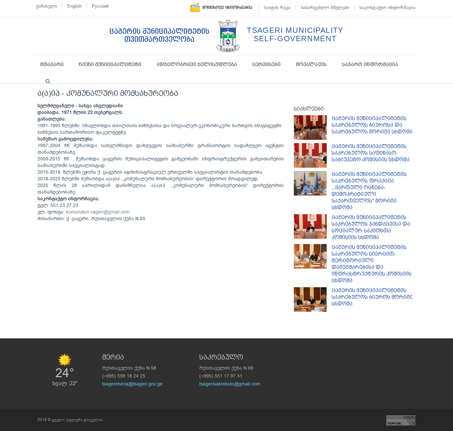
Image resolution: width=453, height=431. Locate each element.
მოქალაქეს (311, 64)
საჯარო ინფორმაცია (370, 64)
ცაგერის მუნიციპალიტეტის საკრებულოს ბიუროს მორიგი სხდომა (372, 297)
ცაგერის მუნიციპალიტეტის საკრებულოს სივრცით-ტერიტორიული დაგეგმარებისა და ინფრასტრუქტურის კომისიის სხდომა (372, 264)
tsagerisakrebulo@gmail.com (229, 384)
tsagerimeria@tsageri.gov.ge (132, 384)
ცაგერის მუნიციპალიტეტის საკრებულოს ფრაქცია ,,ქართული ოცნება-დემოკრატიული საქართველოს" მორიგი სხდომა (369, 191)
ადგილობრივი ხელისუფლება (197, 64)
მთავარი (52, 64)
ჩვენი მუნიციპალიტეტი (110, 64)
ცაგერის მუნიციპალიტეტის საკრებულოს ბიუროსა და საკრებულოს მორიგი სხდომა (372, 125)
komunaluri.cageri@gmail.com (98, 212)
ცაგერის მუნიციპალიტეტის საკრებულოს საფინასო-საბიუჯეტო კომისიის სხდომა (371, 153)
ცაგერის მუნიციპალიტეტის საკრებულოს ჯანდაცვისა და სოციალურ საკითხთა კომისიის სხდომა (371, 227)
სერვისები (266, 64)
